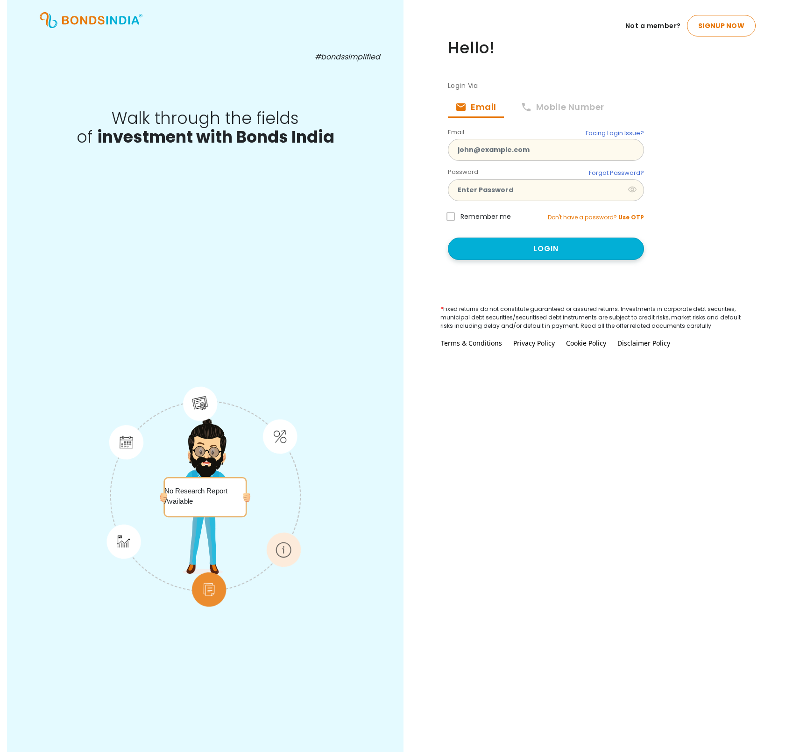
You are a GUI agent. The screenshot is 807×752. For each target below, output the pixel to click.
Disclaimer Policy (643, 343)
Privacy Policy (534, 343)
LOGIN (546, 248)
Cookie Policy (586, 343)
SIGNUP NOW (721, 25)
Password (463, 171)
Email (456, 132)
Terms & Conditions (471, 343)
